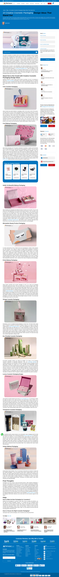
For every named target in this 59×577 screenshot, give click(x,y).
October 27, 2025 (22, 527)
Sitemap (35, 560)
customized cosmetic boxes (13, 219)
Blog (7, 10)
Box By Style (32, 3)
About (35, 548)
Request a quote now (31, 492)
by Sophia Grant (49, 526)
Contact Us (36, 558)
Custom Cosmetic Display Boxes (20, 547)
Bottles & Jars (27, 546)
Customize (7, 177)
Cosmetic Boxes (27, 548)
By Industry (23, 3)
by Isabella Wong (9, 526)
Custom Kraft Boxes (18, 548)
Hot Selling (18, 3)
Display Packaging (27, 549)
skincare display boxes (28, 435)
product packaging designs (14, 326)
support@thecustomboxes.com (48, 161)
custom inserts (5, 159)
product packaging (10, 80)
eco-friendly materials (32, 361)
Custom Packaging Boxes (19, 549)
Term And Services (23, 571)
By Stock (27, 3)
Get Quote (49, 3)
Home (4, 10)
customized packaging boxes (21, 68)
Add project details (43, 48)
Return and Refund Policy (37, 571)
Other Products (37, 3)
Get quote (48, 59)
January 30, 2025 (36, 527)
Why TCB (36, 550)
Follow (18, 565)
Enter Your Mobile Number (44, 44)
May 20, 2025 (49, 527)
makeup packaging (9, 290)
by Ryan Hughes (36, 526)
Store (41, 3)
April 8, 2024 (8, 527)
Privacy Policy (27, 571)
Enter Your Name (43, 35)
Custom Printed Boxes (18, 550)
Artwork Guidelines (37, 549)
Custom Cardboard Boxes (19, 546)
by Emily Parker (22, 526)
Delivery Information (31, 571)
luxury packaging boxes (24, 398)
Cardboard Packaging (27, 547)
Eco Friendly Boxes (27, 550)
